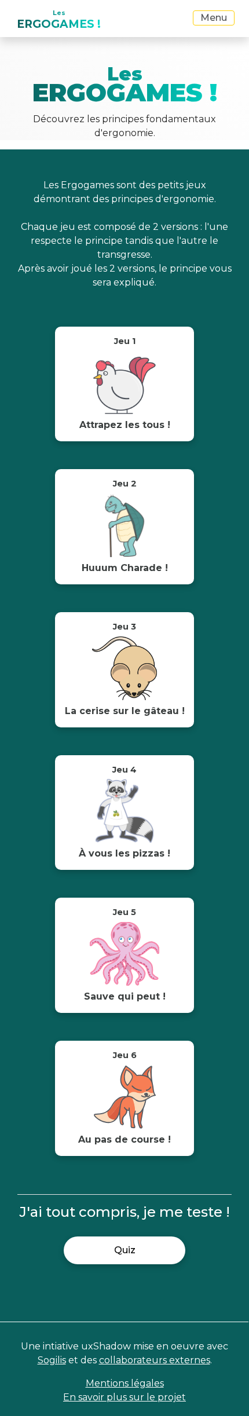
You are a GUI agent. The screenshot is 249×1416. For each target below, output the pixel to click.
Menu (213, 17)
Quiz (125, 1250)
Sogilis (52, 1360)
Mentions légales (125, 1383)
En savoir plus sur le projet (124, 1397)
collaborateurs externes (154, 1360)
